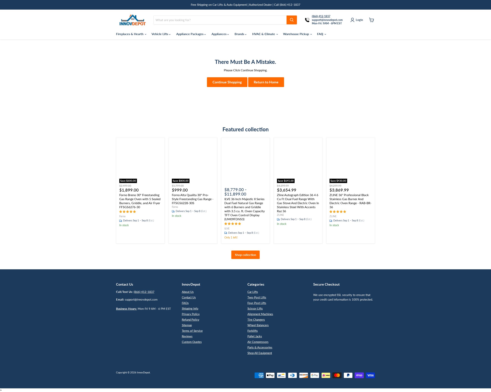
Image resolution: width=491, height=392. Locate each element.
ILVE (227, 228)
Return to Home (266, 82)
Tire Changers (256, 319)
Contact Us (189, 297)
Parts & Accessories (259, 347)
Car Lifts (252, 291)
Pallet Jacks (254, 336)
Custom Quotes (192, 342)
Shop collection (245, 254)
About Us (188, 291)
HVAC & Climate (264, 34)
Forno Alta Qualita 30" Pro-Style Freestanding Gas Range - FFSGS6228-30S (192, 199)
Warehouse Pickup (296, 34)
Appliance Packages (190, 34)
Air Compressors (258, 342)
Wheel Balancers (258, 325)
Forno (122, 216)
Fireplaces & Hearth (130, 34)
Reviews (187, 336)
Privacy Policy (191, 314)
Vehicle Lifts (160, 34)
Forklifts (252, 330)
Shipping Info (190, 308)
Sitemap (187, 325)
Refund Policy (190, 319)
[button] (128, 211)
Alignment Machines (260, 314)
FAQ (320, 34)
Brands (240, 34)
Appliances (219, 34)
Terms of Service (192, 330)
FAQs (185, 303)
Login (359, 19)
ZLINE (280, 214)
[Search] (292, 20)
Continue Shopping (227, 82)
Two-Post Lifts (256, 297)
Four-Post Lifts (256, 303)
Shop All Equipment (259, 353)
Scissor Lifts (255, 308)
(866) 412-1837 (144, 291)
